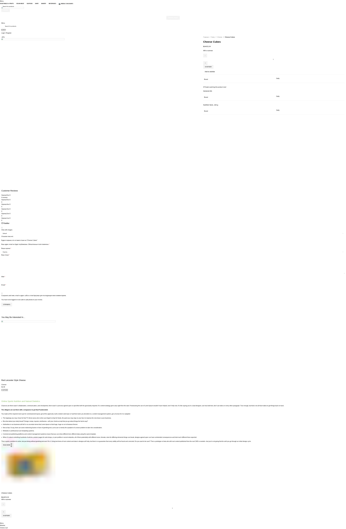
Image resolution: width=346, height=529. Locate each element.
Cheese (219, 37)
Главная (206, 37)
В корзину (208, 66)
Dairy (213, 37)
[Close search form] (2, 2)
